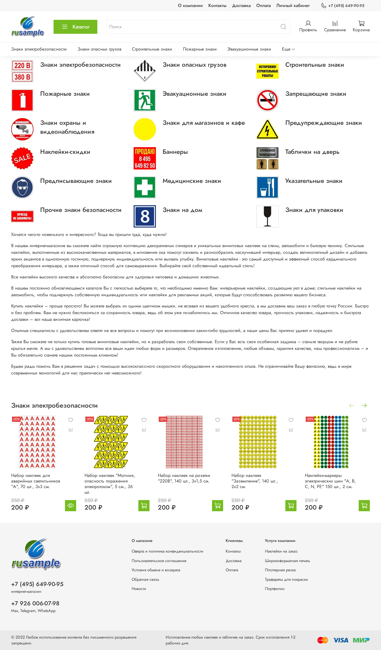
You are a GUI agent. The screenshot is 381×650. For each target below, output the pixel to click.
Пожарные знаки (200, 49)
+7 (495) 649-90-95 (346, 5)
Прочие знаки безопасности (81, 209)
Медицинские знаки (192, 180)
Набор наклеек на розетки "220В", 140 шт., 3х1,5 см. (184, 478)
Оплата (263, 5)
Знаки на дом (182, 209)
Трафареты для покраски (286, 579)
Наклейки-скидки (65, 151)
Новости (139, 588)
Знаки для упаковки (314, 209)
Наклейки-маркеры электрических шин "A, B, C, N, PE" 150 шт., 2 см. (330, 481)
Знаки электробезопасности (39, 49)
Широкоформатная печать (287, 560)
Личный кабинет (293, 5)
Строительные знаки (152, 49)
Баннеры (175, 151)
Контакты (217, 5)
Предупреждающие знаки (323, 122)
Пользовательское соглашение (159, 560)
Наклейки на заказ (281, 551)
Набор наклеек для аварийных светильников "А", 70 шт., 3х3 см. (35, 481)
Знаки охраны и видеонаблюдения (67, 127)
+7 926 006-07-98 (35, 603)
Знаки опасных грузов (99, 49)
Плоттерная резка (280, 570)
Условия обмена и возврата (156, 570)
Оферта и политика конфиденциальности (167, 551)
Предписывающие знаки (76, 180)
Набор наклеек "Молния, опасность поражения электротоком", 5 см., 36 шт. (110, 483)
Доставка (241, 5)
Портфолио (274, 588)
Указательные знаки (314, 180)
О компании (190, 5)
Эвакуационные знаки (249, 49)
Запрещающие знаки (315, 93)
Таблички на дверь (312, 151)
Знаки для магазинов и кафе (204, 122)
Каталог (81, 26)
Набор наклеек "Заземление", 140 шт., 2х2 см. (255, 481)
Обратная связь (145, 579)
